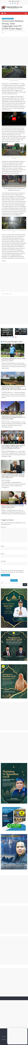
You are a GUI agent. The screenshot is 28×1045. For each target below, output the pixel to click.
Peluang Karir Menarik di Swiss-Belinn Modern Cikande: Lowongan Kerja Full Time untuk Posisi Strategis (13, 417)
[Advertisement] (14, 50)
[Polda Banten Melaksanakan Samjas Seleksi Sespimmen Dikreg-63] (12, 344)
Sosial (12, 18)
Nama (3, 546)
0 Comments (5, 30)
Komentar (4, 527)
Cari (2, 582)
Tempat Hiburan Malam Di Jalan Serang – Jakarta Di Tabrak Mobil (21, 329)
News (8, 18)
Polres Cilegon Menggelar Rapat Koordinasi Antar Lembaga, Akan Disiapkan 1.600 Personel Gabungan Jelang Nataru (13, 446)
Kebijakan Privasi (5, 1036)
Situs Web (3, 561)
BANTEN (4, 18)
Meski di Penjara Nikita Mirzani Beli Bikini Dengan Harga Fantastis (12, 506)
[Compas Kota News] (2, 13)
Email (2, 553)
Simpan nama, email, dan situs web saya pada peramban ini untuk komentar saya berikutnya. (12, 571)
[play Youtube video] (14, 119)
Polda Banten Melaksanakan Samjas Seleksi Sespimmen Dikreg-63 (13, 359)
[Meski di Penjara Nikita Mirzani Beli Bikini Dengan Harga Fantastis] (13, 491)
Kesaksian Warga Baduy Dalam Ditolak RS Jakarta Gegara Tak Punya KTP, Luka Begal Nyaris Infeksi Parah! (12, 476)
